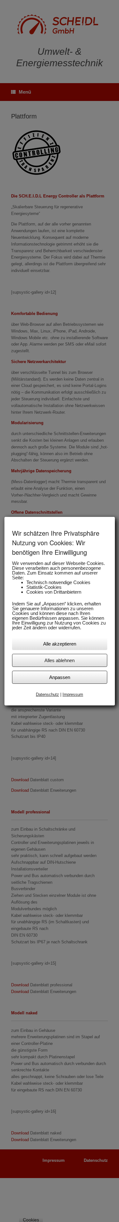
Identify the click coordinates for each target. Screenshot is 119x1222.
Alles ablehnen (59, 660)
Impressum (73, 694)
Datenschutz (47, 694)
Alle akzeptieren (59, 644)
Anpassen (59, 677)
